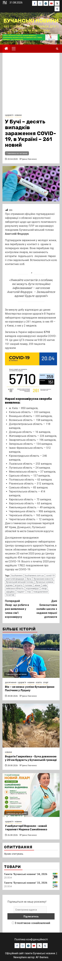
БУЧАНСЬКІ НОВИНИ (31, 21)
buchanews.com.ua (34, 575)
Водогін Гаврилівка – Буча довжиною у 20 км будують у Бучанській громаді (31, 758)
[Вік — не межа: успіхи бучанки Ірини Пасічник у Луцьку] (31, 656)
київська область (15, 588)
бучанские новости (43, 579)
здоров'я (9, 115)
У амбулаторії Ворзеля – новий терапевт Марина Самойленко (26, 827)
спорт (45, 682)
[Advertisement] (31, 84)
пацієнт (21, 591)
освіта (39, 682)
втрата (18, 585)
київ (45, 585)
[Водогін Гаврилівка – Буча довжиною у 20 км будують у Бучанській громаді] (31, 725)
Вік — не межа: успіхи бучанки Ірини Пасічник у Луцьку (29, 688)
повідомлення (40, 591)
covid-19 (50, 575)
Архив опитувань (13, 853)
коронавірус (32, 588)
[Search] (57, 48)
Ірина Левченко (29, 159)
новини (18, 115)
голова (28, 585)
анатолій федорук (15, 579)
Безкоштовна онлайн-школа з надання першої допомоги (46, 608)
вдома (9, 585)
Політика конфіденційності (31, 939)
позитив (10, 595)
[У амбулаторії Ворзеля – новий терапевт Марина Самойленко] (31, 795)
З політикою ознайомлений (32, 923)
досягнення (10, 682)
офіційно (10, 591)
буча (29, 579)
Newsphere (20, 957)
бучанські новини (44, 582)
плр (29, 591)
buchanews (16, 575)
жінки (37, 585)
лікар (44, 588)
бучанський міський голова (19, 582)
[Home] (6, 48)
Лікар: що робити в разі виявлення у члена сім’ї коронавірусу (17, 608)
